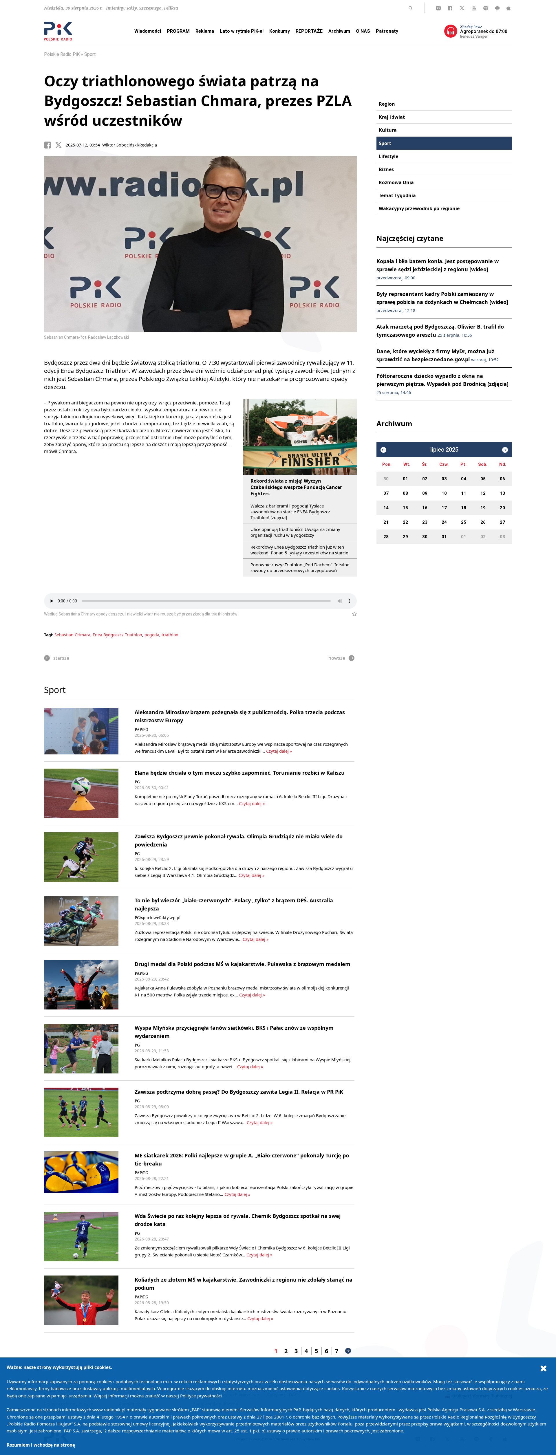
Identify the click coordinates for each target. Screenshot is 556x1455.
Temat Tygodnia (397, 195)
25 (463, 522)
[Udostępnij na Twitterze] (60, 145)
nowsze (336, 658)
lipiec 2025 (444, 449)
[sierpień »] (505, 450)
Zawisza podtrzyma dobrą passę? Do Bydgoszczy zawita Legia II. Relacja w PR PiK (239, 1091)
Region (387, 104)
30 (386, 478)
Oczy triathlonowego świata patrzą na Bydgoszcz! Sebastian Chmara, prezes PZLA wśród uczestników (198, 100)
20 (502, 507)
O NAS (363, 31)
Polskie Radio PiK (62, 54)
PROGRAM (178, 31)
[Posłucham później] (352, 614)
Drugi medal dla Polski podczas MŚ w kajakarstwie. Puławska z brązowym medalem (242, 964)
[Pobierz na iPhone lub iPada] (508, 8)
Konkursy (279, 31)
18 (463, 507)
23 (424, 522)
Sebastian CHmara (72, 634)
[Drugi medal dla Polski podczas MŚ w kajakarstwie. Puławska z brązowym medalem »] (81, 984)
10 (444, 493)
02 (424, 478)
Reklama (204, 31)
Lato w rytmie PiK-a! (242, 31)
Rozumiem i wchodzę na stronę (41, 1445)
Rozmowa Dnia (396, 182)
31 (444, 536)
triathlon (170, 634)
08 (405, 493)
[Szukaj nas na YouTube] (474, 8)
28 (386, 536)
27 (502, 522)
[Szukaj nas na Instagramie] (438, 8)
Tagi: (49, 634)
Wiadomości (147, 31)
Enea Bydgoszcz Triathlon (117, 634)
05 (483, 478)
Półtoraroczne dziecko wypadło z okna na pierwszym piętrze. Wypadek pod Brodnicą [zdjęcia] (442, 383)
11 (463, 493)
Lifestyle (388, 156)
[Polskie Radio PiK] (58, 31)
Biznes (386, 169)
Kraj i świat (392, 117)
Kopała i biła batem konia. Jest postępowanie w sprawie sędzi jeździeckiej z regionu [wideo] (437, 269)
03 (444, 478)
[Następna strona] (348, 1351)
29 (405, 536)
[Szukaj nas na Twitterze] (462, 8)
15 (405, 507)
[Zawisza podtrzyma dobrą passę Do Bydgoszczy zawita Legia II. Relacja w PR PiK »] (81, 1112)
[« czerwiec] (383, 450)
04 (463, 478)
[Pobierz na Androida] (497, 8)
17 (444, 507)
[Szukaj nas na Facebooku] (450, 8)
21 (386, 522)
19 (483, 507)
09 (424, 493)
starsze (61, 658)
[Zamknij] (543, 1368)
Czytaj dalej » (279, 751)
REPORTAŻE (309, 31)
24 (444, 522)
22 (405, 522)
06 (502, 478)
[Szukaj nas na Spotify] (485, 8)
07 (386, 493)
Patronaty (387, 31)
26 (483, 522)
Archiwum (339, 31)
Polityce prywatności (201, 1396)
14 (386, 507)
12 (483, 493)
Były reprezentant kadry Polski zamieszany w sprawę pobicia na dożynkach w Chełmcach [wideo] (442, 301)
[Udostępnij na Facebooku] (49, 145)
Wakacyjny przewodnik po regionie (419, 208)
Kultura (388, 130)
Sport (90, 54)
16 (424, 507)
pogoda (152, 634)
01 (405, 478)
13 (502, 493)
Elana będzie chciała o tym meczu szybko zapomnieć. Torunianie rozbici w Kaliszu (240, 772)
